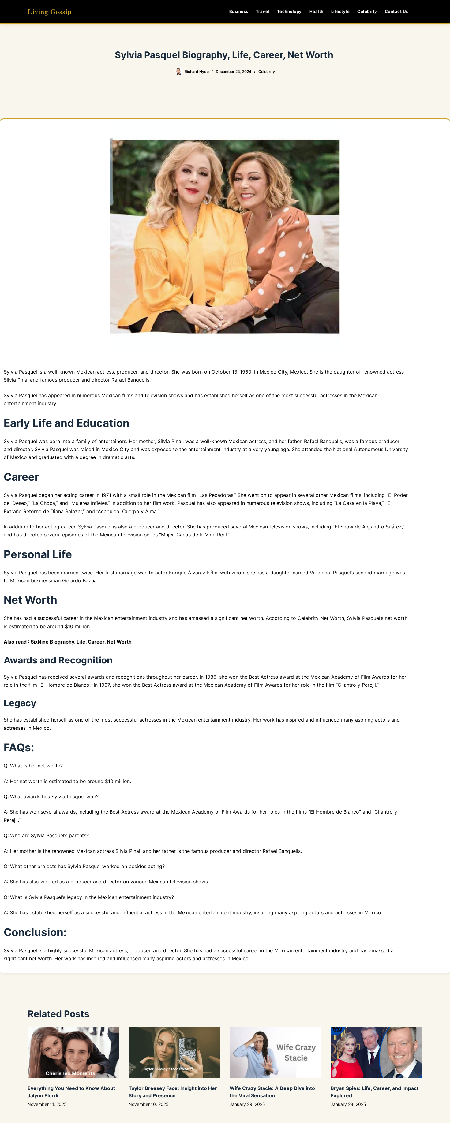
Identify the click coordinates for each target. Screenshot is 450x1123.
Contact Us (396, 11)
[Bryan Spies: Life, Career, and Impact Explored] (376, 1052)
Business (238, 11)
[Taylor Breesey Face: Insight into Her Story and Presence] (174, 1052)
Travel (262, 11)
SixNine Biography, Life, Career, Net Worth (81, 642)
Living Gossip (50, 11)
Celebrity (367, 11)
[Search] (420, 11)
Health (316, 11)
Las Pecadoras (216, 495)
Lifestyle (340, 11)
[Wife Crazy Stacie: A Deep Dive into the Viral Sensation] (275, 1052)
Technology (289, 11)
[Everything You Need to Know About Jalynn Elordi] (73, 1052)
